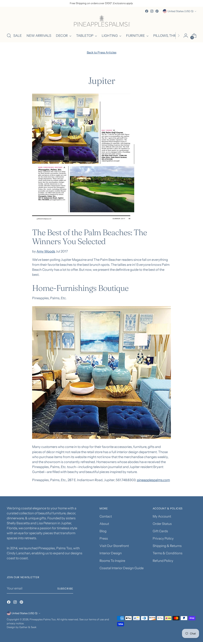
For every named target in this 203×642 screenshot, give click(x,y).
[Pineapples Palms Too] (101, 21)
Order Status (162, 524)
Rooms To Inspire (112, 561)
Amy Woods (45, 251)
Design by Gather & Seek (21, 627)
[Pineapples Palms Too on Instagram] (152, 11)
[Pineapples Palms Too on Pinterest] (157, 11)
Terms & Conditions (167, 553)
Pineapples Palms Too (43, 619)
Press (104, 538)
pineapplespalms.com (153, 480)
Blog (103, 531)
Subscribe (65, 588)
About (104, 524)
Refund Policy (163, 561)
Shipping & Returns (167, 546)
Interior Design (111, 553)
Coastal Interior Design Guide (122, 568)
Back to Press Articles (101, 52)
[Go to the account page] (186, 36)
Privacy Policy (163, 538)
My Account (162, 516)
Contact (106, 516)
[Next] (179, 35)
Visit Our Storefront (114, 546)
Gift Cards (160, 531)
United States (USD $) (180, 11)
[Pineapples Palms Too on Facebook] (146, 11)
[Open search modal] (9, 36)
